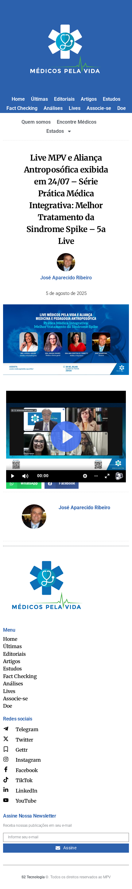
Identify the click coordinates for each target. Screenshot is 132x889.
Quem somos (36, 122)
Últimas (39, 99)
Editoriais (64, 99)
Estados (55, 131)
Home (18, 99)
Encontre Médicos (76, 122)
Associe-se (99, 108)
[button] (23, 483)
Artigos (89, 99)
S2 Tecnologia (33, 877)
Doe (121, 108)
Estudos (111, 99)
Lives (74, 108)
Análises (53, 108)
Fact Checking (21, 108)
